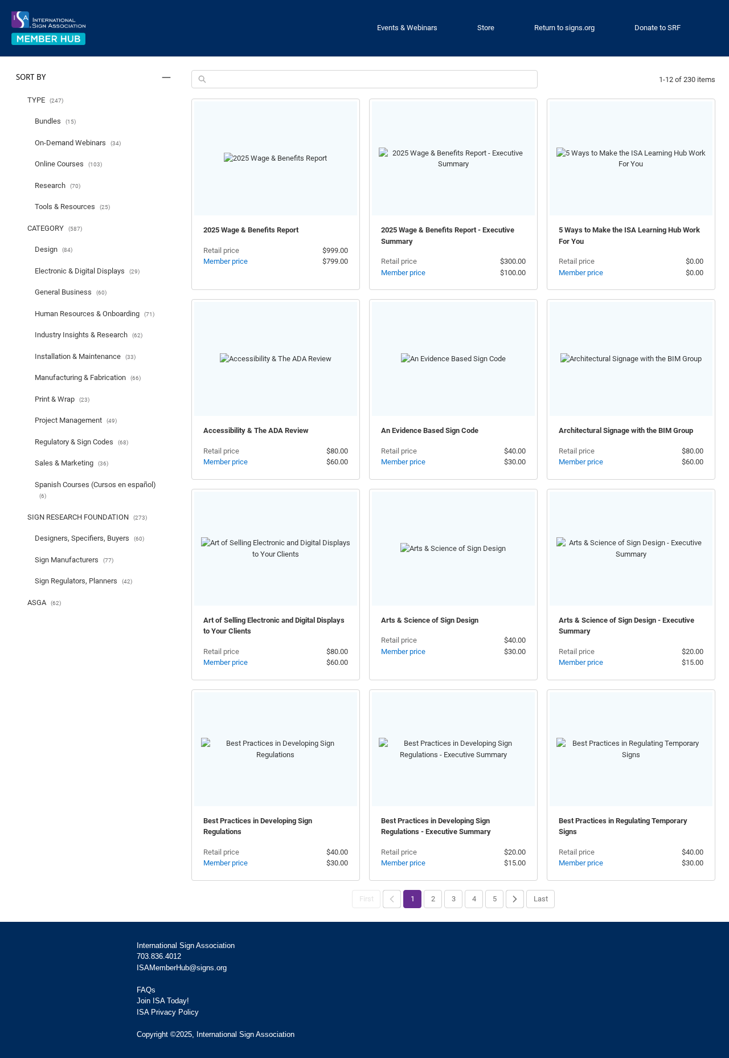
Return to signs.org (564, 27)
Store (485, 27)
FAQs (146, 990)
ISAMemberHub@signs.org (182, 967)
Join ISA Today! (163, 1000)
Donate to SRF (657, 27)
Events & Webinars (407, 27)
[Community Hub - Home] (48, 28)
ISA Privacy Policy (168, 1012)
